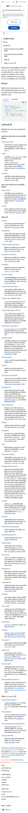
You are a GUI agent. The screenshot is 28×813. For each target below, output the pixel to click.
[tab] (5, 99)
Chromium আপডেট (6, 777)
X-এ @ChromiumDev (6, 791)
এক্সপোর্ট (23, 370)
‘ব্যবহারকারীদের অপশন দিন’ (14, 551)
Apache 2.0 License (13, 751)
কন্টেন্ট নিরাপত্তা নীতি (12, 295)
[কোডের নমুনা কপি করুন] (25, 102)
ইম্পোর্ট (19, 427)
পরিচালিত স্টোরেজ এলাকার (11, 633)
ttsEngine (7, 647)
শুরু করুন (14, 28)
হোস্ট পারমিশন (18, 419)
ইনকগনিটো (10, 441)
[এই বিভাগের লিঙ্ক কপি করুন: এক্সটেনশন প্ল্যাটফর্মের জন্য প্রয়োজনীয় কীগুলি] (7, 139)
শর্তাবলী (3, 805)
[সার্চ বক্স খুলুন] (14, 2)
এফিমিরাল (11, 496)
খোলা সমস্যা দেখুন (5, 770)
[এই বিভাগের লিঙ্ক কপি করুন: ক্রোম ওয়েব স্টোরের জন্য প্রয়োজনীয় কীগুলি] (7, 187)
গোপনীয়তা (8, 805)
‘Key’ (12, 451)
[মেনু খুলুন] (2, 2)
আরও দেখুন (14, 99)
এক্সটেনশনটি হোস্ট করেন (10, 400)
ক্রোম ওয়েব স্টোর (15, 157)
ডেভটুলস (6, 360)
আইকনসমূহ (18, 213)
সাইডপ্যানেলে (8, 625)
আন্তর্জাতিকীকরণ (20, 168)
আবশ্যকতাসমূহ (8, 591)
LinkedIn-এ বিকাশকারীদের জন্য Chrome (10, 796)
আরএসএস (3, 799)
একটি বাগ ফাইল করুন (6, 768)
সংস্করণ (13, 180)
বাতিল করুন (14, 22)
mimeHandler (14, 463)
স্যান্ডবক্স (19, 603)
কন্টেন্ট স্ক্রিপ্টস (8, 283)
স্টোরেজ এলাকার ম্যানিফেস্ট (14, 637)
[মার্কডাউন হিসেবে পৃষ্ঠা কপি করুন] (4, 33)
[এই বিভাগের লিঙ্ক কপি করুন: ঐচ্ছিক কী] (9, 217)
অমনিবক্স (16, 523)
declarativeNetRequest (10, 329)
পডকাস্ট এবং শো (5, 785)
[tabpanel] (14, 111)
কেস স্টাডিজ (4, 779)
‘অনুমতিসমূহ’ (21, 573)
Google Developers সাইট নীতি (16, 753)
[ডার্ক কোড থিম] (23, 102)
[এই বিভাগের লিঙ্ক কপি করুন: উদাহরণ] (9, 84)
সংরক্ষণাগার (4, 782)
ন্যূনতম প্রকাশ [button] (6, 99)
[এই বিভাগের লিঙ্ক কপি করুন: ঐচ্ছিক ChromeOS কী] (17, 697)
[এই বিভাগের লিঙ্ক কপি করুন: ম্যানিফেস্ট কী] (13, 125)
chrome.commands (9, 271)
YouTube (3, 794)
